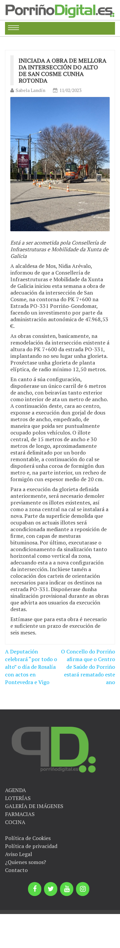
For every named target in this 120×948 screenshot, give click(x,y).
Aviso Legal (18, 854)
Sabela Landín (30, 90)
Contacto (16, 870)
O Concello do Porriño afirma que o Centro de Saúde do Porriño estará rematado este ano (88, 666)
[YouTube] (66, 889)
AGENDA (15, 790)
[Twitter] (50, 889)
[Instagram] (82, 889)
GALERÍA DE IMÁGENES (34, 806)
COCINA (15, 822)
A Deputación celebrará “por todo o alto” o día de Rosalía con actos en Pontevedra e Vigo (31, 666)
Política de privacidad (31, 846)
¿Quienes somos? (25, 862)
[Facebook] (34, 889)
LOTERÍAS (18, 798)
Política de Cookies (28, 838)
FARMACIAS (20, 814)
